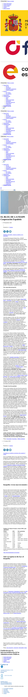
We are (7, 86)
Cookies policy (6, 692)
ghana (25, 647)
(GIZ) (24, 307)
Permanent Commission (11, 89)
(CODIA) (5, 322)
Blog (7, 98)
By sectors (8, 92)
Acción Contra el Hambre (14, 376)
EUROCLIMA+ (20, 366)
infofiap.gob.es (4, 681)
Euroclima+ (14, 438)
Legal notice (6, 691)
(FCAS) (18, 319)
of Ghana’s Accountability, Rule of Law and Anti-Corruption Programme (15, 628)
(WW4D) (11, 312)
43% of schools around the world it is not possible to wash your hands (15, 262)
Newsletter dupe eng (10, 102)
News (7, 97)
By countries (8, 93)
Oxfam (5, 496)
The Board (8, 87)
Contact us (8, 104)
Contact (5, 7)
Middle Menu (3, 136)
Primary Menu (4, 1)
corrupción (15, 647)
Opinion (11, 227)
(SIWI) (16, 301)
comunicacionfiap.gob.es (6, 684)
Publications (8, 103)
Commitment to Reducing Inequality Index (15, 567)
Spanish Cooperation (14, 357)
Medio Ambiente (21, 438)
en (1, 187)
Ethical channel (6, 8)
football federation (17, 613)
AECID (17, 365)
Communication (6, 96)
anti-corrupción (9, 647)
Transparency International (14, 591)
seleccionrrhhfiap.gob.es (6, 682)
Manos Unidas (21, 375)
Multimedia (8, 101)
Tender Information (7, 3)
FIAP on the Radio (10, 99)
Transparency (6, 95)
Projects (5, 91)
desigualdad (8, 438)
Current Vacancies (7, 4)
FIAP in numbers (9, 90)
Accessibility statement (8, 688)
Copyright (5, 689)
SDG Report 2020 (22, 349)
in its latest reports (16, 496)
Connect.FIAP (6, 6)
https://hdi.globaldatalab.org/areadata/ (11, 552)
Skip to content (10, 1)
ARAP (21, 628)
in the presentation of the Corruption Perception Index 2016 (15, 592)
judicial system (6, 613)
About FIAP (6, 85)
